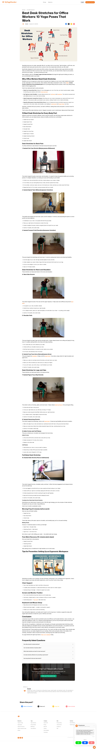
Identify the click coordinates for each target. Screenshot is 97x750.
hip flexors (53, 94)
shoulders (34, 356)
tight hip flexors (59, 404)
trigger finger (61, 104)
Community (46, 732)
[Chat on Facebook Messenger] (85, 742)
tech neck (36, 599)
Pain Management (31, 9)
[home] (9, 2)
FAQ (57, 728)
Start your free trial (90, 2)
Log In (82, 2)
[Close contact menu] (94, 747)
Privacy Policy (59, 722)
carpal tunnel (54, 104)
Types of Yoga (20, 722)
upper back (47, 356)
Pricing (44, 2)
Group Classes (33, 724)
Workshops (33, 726)
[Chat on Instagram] (91, 742)
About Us (45, 726)
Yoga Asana (20, 724)
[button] (51, 2)
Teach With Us (33, 728)
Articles (23, 9)
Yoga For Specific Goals (22, 728)
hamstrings (59, 94)
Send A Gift (46, 722)
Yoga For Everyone (21, 726)
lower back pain (44, 92)
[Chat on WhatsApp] (78, 742)
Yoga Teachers (33, 722)
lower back (47, 421)
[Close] (94, 725)
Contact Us (59, 726)
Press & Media (46, 730)
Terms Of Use (59, 724)
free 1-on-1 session (45, 634)
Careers (45, 728)
